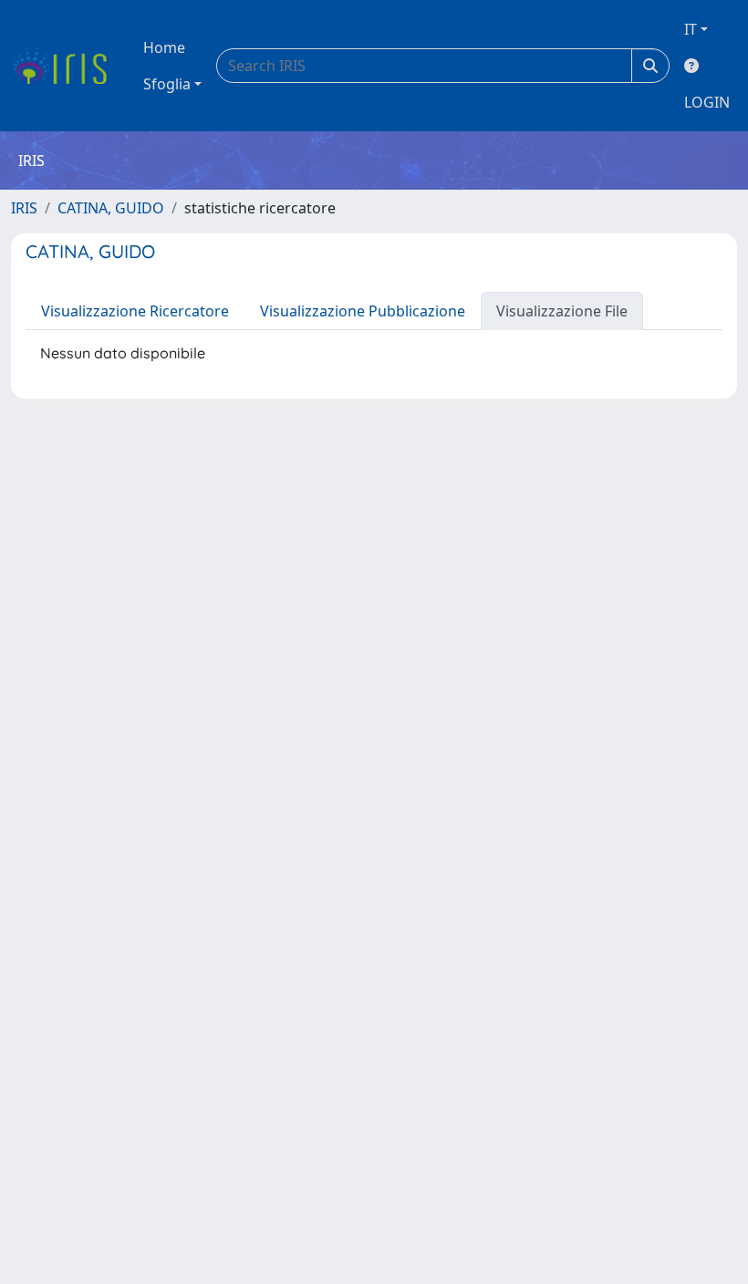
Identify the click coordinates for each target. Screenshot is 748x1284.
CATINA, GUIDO (110, 208)
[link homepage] (66, 66)
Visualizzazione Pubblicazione (362, 311)
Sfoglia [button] (167, 84)
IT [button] (690, 29)
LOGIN (707, 102)
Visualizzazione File (562, 311)
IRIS (24, 208)
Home (164, 47)
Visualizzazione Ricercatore (135, 311)
